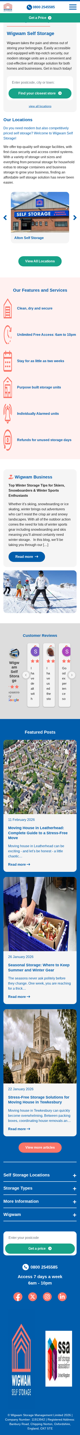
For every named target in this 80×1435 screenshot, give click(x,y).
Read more (24, 557)
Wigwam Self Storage (14, 672)
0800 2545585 (44, 7)
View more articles (40, 1147)
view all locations (40, 106)
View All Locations (40, 261)
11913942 (38, 1419)
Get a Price (37, 18)
